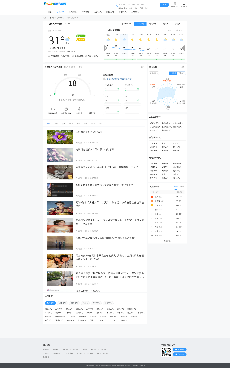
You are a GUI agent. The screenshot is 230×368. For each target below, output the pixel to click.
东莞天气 (48, 316)
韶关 (156, 210)
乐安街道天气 (155, 127)
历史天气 (98, 12)
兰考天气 (93, 316)
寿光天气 (165, 164)
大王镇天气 (177, 127)
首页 (50, 12)
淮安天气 (48, 313)
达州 (156, 205)
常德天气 (124, 320)
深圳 (136, 8)
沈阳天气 (79, 309)
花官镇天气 (154, 123)
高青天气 (176, 174)
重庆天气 (100, 309)
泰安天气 (48, 320)
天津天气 (89, 309)
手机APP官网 (68, 353)
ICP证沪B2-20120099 (138, 365)
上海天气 (58, 309)
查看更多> (167, 241)
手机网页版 (56, 353)
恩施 (156, 214)
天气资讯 (94, 349)
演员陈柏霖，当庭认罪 (88, 291)
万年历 (84, 349)
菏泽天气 (103, 316)
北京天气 (48, 309)
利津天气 (176, 171)
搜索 (164, 4)
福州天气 (113, 316)
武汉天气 (153, 151)
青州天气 (165, 171)
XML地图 (90, 353)
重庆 (156, 197)
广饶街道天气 (178, 123)
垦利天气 (153, 167)
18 (80, 36)
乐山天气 (124, 316)
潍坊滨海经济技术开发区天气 (184, 167)
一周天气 (164, 24)
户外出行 (181, 73)
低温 (182, 186)
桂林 (156, 218)
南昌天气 (70, 320)
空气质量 (73, 12)
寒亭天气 (153, 178)
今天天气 (140, 24)
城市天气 (62, 303)
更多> (143, 67)
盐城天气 (93, 320)
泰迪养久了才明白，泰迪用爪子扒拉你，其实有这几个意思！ (108, 167)
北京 (125, 8)
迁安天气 (130, 313)
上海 (130, 8)
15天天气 (177, 24)
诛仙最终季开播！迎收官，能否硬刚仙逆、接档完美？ (104, 185)
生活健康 (173, 73)
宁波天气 (120, 313)
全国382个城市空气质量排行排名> (119, 79)
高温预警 (81, 40)
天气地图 (46, 353)
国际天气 (110, 12)
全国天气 (60, 12)
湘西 (156, 235)
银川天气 (103, 320)
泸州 (156, 231)
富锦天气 (120, 309)
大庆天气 (113, 320)
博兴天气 (153, 164)
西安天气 (69, 309)
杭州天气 (176, 147)
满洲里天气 (59, 320)
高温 (176, 186)
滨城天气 (165, 174)
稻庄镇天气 (154, 130)
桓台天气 (153, 171)
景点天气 (75, 349)
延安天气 (134, 316)
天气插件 (80, 353)
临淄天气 (165, 167)
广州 (141, 8)
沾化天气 (176, 178)
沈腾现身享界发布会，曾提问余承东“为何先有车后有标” (105, 238)
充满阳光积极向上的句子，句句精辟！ (96, 149)
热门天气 (50, 303)
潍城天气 (165, 178)
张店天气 (153, 174)
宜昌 (156, 223)
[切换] (67, 23)
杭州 (146, 8)
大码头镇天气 (167, 130)
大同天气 (72, 316)
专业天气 (122, 12)
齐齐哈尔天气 (60, 316)
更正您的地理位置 (102, 353)
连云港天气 (82, 320)
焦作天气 (141, 313)
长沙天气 (110, 309)
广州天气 (69, 313)
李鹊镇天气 (166, 123)
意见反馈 (46, 357)
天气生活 (135, 12)
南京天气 (165, 147)
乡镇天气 (108, 303)
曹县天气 (110, 313)
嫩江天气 (100, 313)
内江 (156, 227)
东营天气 (60, 18)
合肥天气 (58, 313)
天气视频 (85, 12)
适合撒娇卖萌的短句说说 (89, 131)
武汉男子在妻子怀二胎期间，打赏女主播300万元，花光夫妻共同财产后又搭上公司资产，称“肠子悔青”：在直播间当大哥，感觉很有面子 (110, 277)
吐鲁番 (157, 201)
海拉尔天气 (131, 309)
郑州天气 (89, 313)
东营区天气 (177, 164)
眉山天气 (79, 313)
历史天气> (71, 51)
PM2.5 (85, 303)
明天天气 (152, 24)
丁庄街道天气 (167, 127)
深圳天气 (153, 147)
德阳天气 (82, 316)
